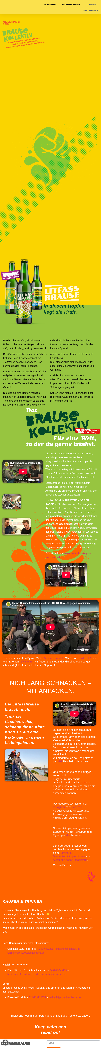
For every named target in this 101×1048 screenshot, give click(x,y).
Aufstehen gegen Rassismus (70, 859)
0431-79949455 (58, 970)
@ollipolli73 (85, 658)
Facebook (77, 807)
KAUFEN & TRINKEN (91, 10)
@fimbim (26, 661)
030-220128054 (37, 997)
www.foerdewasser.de (54, 974)
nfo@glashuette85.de (68, 948)
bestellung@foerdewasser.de (23, 974)
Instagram (59, 807)
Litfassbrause (50, 4)
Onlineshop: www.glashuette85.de (25, 952)
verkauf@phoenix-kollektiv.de (65, 997)
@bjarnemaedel (53, 658)
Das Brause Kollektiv (71, 4)
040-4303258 (46, 948)
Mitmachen (91, 4)
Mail (60, 761)
